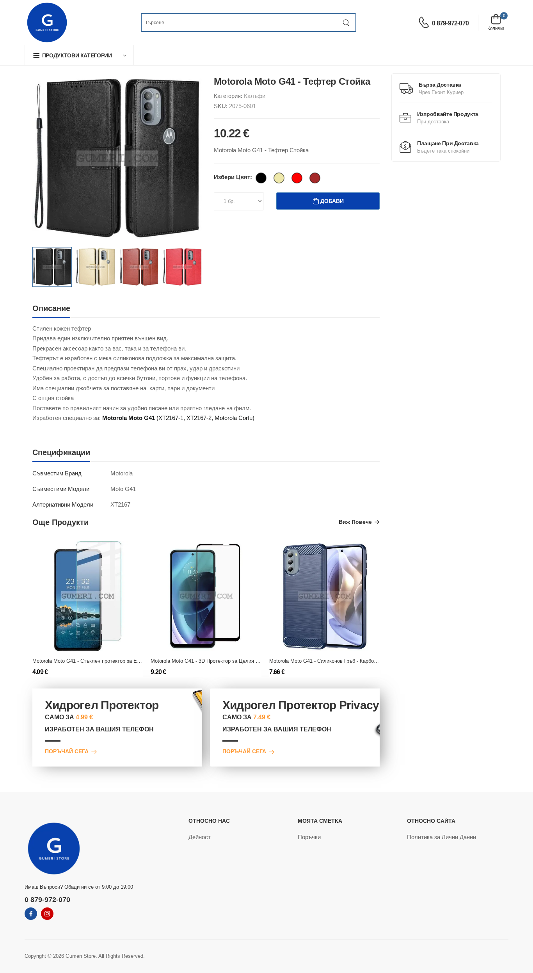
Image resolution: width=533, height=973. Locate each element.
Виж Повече (355, 522)
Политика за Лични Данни (441, 837)
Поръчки (309, 837)
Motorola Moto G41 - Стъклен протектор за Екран (89, 661)
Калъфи (254, 95)
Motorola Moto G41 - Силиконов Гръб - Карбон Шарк (330, 661)
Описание (51, 308)
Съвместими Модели (60, 489)
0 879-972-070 (450, 23)
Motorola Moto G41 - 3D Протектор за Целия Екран (210, 661)
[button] (79, 55)
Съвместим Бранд (57, 473)
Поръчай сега (67, 752)
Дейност (199, 837)
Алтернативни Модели (62, 504)
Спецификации (61, 452)
